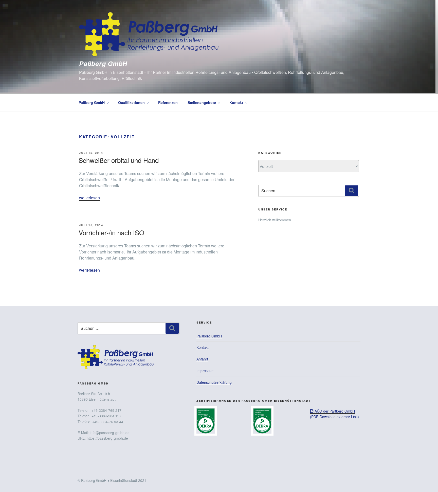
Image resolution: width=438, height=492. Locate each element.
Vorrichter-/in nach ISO (111, 232)
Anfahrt (202, 358)
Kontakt (236, 102)
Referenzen (168, 102)
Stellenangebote (202, 102)
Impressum (205, 370)
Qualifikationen (131, 102)
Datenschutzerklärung (214, 382)
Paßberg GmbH (103, 63)
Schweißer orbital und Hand (119, 160)
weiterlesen (89, 198)
